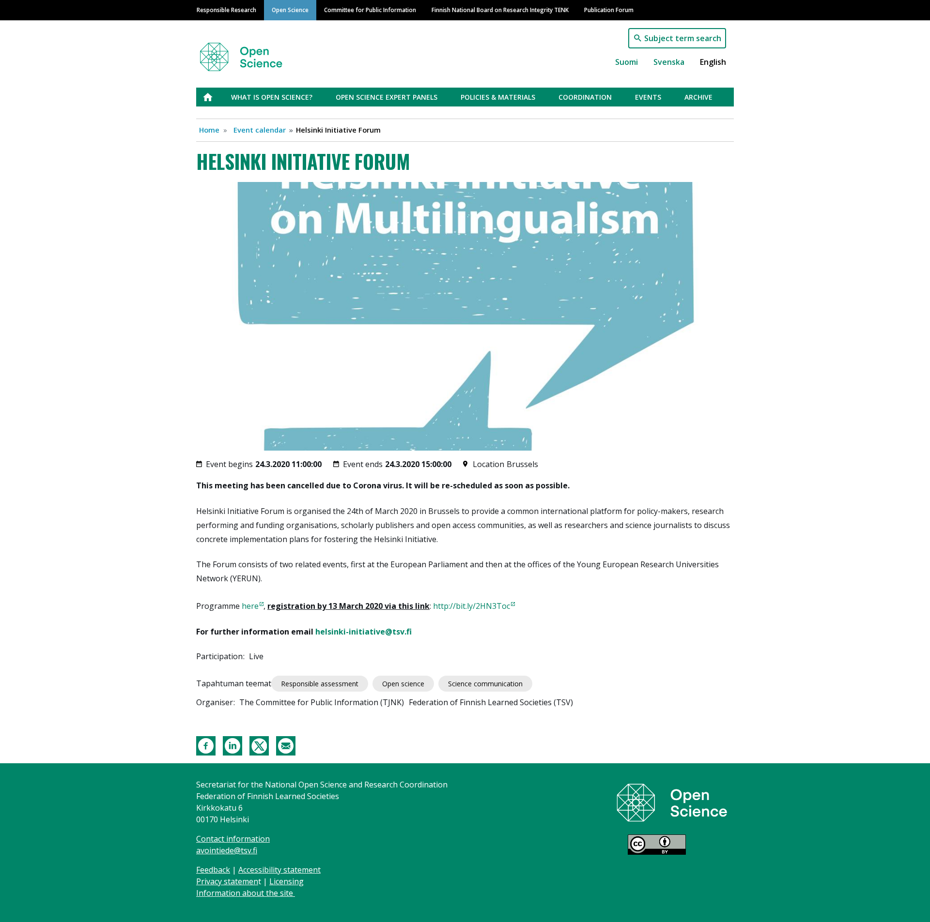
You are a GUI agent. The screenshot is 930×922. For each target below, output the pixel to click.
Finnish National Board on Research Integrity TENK (500, 10)
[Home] (252, 52)
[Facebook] (206, 745)
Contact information (233, 838)
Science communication (485, 683)
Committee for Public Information (370, 10)
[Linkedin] (232, 745)
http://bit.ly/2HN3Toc (471, 606)
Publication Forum (609, 10)
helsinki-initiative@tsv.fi (363, 631)
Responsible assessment (319, 683)
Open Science (290, 10)
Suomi (626, 62)
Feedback (213, 869)
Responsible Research (226, 10)
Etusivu (213, 97)
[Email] (285, 745)
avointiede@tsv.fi (226, 850)
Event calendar (259, 130)
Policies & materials (498, 97)
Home (209, 130)
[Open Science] (672, 802)
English (713, 62)
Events (648, 97)
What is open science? (271, 97)
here (250, 606)
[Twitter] (259, 745)
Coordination (585, 97)
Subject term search (682, 38)
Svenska (668, 62)
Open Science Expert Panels (386, 97)
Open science (403, 683)
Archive (698, 97)
